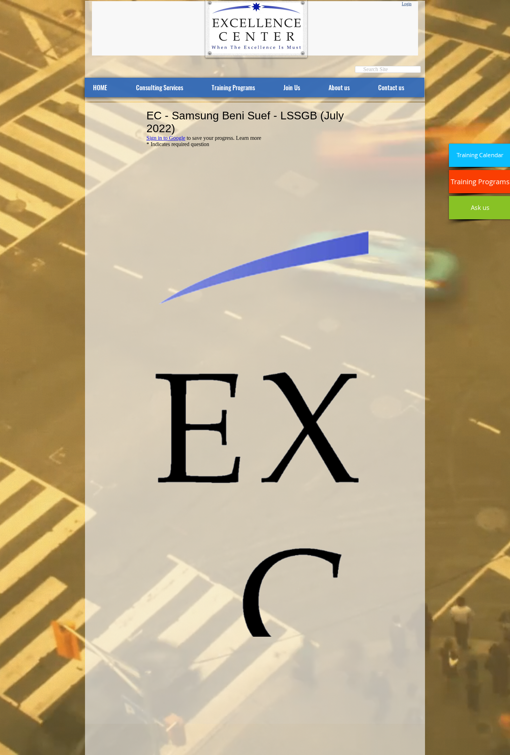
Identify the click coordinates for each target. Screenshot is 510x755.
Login (406, 3)
